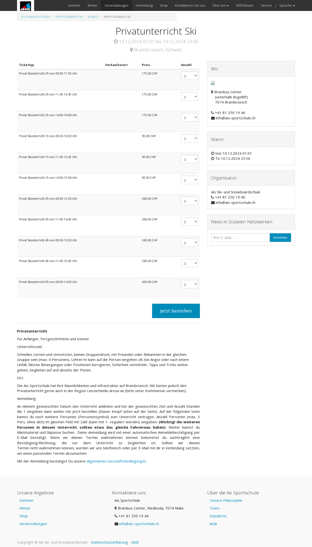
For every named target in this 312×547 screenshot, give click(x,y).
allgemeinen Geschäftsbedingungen (117, 461)
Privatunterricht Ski (69, 17)
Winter (25, 508)
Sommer (27, 500)
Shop (24, 515)
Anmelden (280, 238)
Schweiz (93, 17)
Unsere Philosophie (226, 500)
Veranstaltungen (33, 523)
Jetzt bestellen (176, 311)
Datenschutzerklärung (109, 542)
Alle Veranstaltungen (35, 17)
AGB (213, 523)
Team (214, 508)
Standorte (218, 515)
